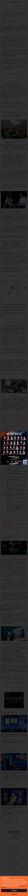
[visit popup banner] (14, 448)
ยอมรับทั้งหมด (14, 890)
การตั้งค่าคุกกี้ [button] (14, 894)
